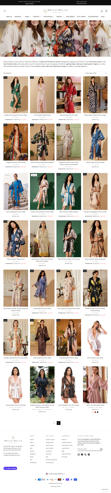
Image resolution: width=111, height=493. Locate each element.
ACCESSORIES (93, 17)
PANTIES (36, 17)
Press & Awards (66, 454)
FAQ (47, 456)
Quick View (16, 111)
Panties (32, 451)
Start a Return (50, 448)
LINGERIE (17, 17)
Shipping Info (50, 442)
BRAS (27, 17)
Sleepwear (33, 454)
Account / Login (50, 439)
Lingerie (32, 445)
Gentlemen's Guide (67, 445)
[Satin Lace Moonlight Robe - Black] (97, 412)
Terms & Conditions (51, 459)
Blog (63, 451)
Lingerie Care (65, 448)
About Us (64, 439)
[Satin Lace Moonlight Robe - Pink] (93, 412)
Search (32, 439)
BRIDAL (59, 17)
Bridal (31, 456)
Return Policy (49, 445)
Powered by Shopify (55, 486)
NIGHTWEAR (48, 17)
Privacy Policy (50, 462)
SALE (103, 17)
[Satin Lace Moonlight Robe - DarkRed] (95, 412)
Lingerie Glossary (66, 442)
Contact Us (49, 451)
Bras (31, 448)
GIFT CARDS (81, 17)
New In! (32, 442)
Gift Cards (64, 456)
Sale (31, 459)
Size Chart (49, 454)
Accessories (33, 462)
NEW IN (9, 17)
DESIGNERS (70, 17)
